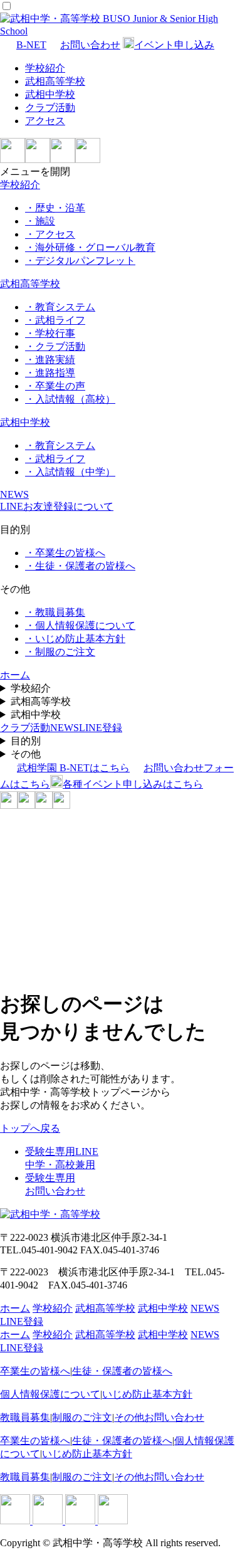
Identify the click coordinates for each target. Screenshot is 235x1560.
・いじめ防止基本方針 (75, 638)
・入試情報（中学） (70, 471)
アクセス (45, 120)
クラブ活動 (50, 107)
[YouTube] (87, 159)
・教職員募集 (55, 612)
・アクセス (50, 234)
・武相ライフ (55, 320)
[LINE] (12, 159)
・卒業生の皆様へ (65, 552)
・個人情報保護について (80, 625)
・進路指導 (50, 372)
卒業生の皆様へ (35, 1371)
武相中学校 (50, 94)
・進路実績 (50, 359)
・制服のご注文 (60, 651)
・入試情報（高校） (70, 399)
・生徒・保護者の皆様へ (80, 566)
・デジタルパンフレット (80, 260)
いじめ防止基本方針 (147, 1394)
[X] (62, 159)
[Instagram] (37, 159)
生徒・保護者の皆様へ (122, 1371)
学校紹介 (45, 68)
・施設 (40, 221)
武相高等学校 (55, 81)
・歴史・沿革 (55, 208)
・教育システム (60, 307)
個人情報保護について (50, 1394)
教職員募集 (25, 1417)
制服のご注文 (82, 1417)
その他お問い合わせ (159, 1417)
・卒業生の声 (55, 386)
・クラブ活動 (55, 346)
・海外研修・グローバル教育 (90, 247)
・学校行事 (50, 333)
